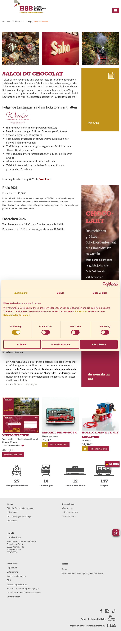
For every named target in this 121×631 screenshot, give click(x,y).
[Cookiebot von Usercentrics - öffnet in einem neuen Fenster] (105, 284)
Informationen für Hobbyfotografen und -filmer (83, 573)
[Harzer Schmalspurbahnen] (30, 12)
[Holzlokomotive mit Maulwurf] (100, 414)
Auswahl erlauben (60, 344)
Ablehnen (22, 344)
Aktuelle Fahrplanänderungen (20, 508)
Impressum (81, 311)
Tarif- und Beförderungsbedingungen (23, 588)
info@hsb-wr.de (14, 549)
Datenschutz (12, 572)
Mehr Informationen (13, 454)
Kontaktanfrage (14, 537)
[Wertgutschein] (20, 415)
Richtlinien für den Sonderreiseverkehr (24, 592)
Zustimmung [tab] (21, 293)
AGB (9, 580)
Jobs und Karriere (70, 512)
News (64, 569)
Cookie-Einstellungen (16, 576)
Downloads (12, 520)
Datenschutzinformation (16, 315)
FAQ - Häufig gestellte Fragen (19, 516)
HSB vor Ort (12, 512)
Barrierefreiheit (13, 596)
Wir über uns (67, 508)
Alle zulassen (99, 344)
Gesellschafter (68, 516)
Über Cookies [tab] (100, 293)
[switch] (45, 332)
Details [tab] (60, 293)
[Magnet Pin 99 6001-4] (60, 414)
